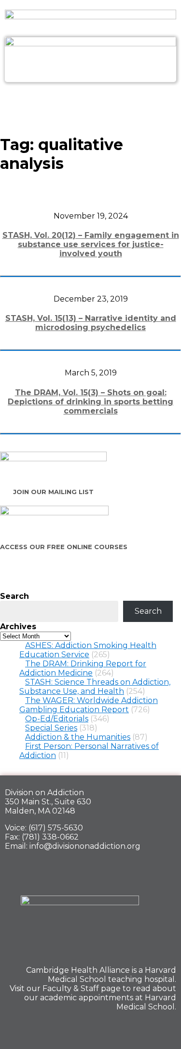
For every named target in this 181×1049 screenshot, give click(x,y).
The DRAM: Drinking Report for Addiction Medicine (82, 668)
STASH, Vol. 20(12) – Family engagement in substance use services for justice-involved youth (90, 244)
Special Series (51, 727)
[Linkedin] (131, 1028)
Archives (18, 626)
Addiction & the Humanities (77, 737)
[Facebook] (97, 1028)
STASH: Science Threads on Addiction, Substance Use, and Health (94, 686)
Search (14, 596)
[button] (90, 103)
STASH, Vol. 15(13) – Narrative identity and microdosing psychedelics (90, 323)
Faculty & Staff (70, 988)
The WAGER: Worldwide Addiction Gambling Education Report (88, 705)
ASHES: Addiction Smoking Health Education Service (87, 650)
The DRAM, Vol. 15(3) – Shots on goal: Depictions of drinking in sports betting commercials (90, 401)
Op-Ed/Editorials (56, 718)
